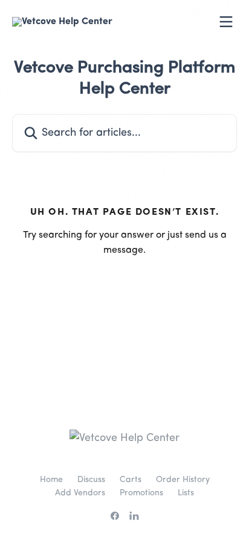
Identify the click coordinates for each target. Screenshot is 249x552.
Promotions (141, 493)
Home (51, 479)
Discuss (91, 479)
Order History (183, 479)
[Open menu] (226, 21)
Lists (186, 493)
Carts (130, 479)
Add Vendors (80, 493)
